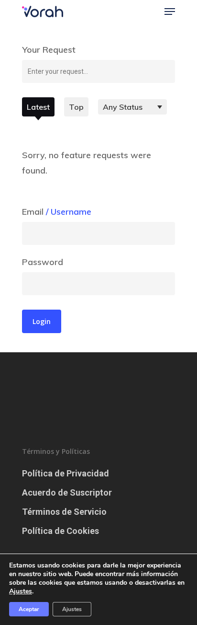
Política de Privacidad (65, 473)
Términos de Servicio (64, 512)
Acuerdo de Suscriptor (67, 492)
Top (76, 107)
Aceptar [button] (29, 609)
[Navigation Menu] (169, 11)
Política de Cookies (60, 531)
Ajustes (72, 609)
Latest (38, 107)
